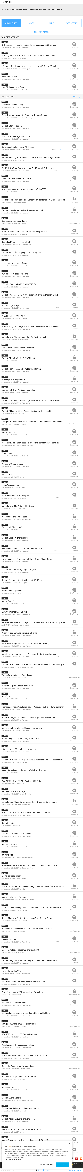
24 (47, 1170)
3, (62, 149)
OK (63, 1164)
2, (60, 149)
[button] (75, 97)
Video (31, 23)
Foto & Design (72, 23)
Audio (51, 23)
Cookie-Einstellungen (46, 1164)
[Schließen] (69, 1143)
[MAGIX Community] (8, 2)
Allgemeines (11, 23)
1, (62, 68)
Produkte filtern (41, 32)
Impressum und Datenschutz (14, 1159)
